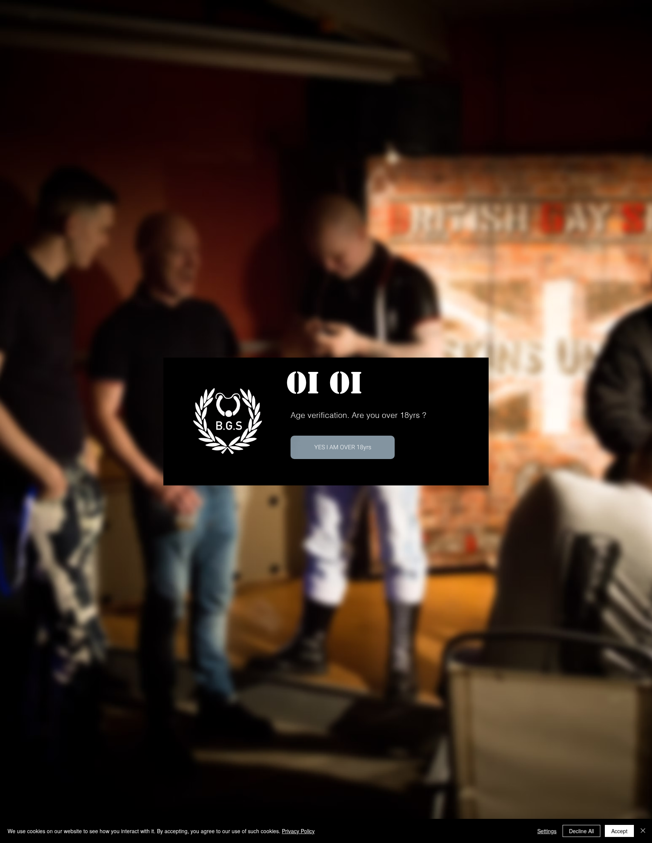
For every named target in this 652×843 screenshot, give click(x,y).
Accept (619, 831)
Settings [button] (547, 831)
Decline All (581, 831)
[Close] (642, 831)
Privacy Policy (298, 831)
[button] (343, 447)
